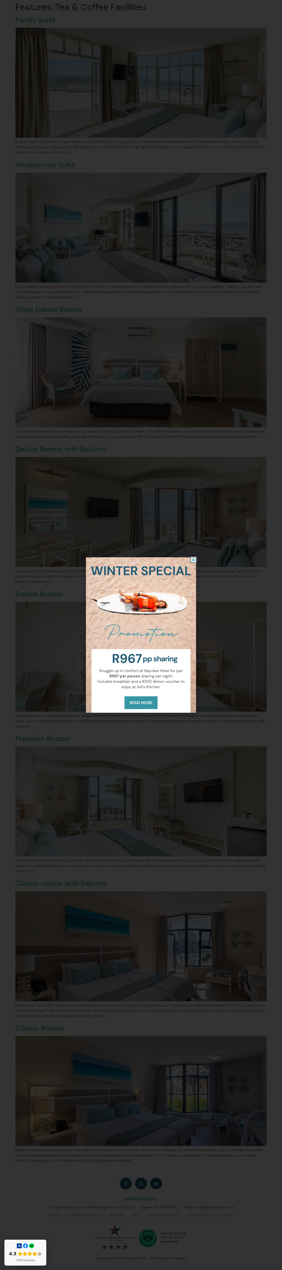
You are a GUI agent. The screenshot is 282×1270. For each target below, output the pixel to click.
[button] (193, 560)
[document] (141, 635)
